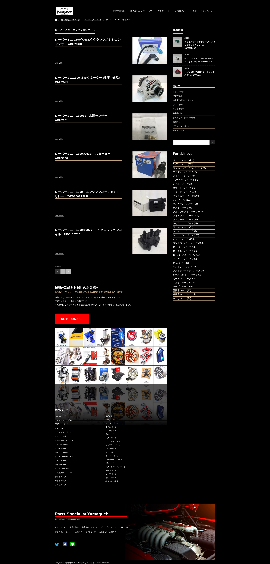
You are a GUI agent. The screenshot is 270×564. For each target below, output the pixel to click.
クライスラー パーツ (183, 196)
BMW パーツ (180, 164)
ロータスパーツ (61, 461)
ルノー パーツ (181, 239)
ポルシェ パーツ (181, 176)
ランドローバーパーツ (64, 456)
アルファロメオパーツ (64, 440)
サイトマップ (91, 532)
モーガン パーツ (182, 278)
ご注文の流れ (119, 11)
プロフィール (164, 11)
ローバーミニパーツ (113, 459)
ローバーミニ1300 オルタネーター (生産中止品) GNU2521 (87, 80)
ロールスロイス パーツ (185, 274)
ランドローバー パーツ (185, 243)
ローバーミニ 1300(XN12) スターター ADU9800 (84, 156)
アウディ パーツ (182, 172)
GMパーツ (109, 434)
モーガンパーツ (111, 470)
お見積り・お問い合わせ (201, 11)
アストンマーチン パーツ (186, 271)
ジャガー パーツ (182, 259)
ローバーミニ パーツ (184, 255)
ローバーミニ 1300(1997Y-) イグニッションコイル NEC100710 (88, 232)
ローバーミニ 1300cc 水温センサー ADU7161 (82, 118)
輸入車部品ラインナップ (141, 11)
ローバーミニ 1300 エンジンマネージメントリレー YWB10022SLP (87, 194)
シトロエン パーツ (183, 235)
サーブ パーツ (181, 286)
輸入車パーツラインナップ (92, 527)
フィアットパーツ (112, 441)
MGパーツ (109, 463)
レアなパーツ (60, 485)
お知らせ (78, 532)
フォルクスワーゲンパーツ (66, 420)
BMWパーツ (110, 416)
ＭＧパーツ (178, 263)
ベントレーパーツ (62, 469)
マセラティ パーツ (183, 223)
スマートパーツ (61, 428)
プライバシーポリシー (63, 532)
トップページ (60, 527)
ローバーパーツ (111, 456)
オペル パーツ (181, 184)
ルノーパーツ (110, 452)
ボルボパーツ (60, 477)
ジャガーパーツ (61, 465)
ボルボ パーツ (181, 282)
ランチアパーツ (61, 448)
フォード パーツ (182, 192)
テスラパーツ (110, 438)
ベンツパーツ (60, 416)
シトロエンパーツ (62, 452)
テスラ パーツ (181, 207)
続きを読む (59, 63)
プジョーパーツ (111, 449)
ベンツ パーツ (181, 160)
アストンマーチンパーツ (115, 467)
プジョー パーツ (182, 231)
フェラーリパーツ (62, 444)
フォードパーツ (111, 431)
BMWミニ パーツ (182, 180)
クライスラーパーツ (63, 432)
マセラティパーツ (112, 445)
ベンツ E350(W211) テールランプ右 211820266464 (199, 73)
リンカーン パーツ (183, 204)
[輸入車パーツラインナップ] (64, 11)
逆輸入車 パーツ (182, 294)
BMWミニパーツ (61, 424)
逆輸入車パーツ (111, 478)
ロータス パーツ (182, 251)
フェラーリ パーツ (183, 219)
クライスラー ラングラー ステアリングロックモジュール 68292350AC (199, 45)
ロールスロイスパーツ (64, 473)
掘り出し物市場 (111, 481)
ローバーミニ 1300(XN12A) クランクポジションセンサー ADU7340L (88, 42)
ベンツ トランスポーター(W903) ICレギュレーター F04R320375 (198, 60)
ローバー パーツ (182, 247)
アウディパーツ (111, 420)
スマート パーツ (182, 188)
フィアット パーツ (183, 215)
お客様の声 (180, 11)
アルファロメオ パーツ (185, 211)
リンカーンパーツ (62, 436)
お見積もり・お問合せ (107, 532)
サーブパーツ (110, 474)
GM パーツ (179, 200)
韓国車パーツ (60, 481)
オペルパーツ (110, 427)
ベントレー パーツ (183, 267)
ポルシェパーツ (111, 423)
